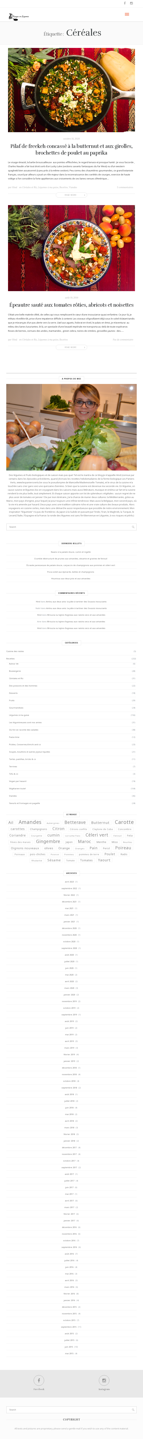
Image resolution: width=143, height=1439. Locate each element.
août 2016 (69, 1253)
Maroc (84, 841)
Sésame (54, 860)
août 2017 (69, 1174)
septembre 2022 (69, 888)
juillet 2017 (69, 1180)
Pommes (69, 854)
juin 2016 (69, 1267)
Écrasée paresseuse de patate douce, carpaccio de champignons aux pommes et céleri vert (71, 565)
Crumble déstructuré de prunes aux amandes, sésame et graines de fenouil (70, 558)
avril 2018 (69, 1121)
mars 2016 (69, 1287)
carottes (18, 829)
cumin (53, 835)
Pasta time (14, 737)
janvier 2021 (69, 921)
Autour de (13, 663)
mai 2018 (69, 1114)
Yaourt (104, 860)
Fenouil (118, 836)
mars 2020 (69, 988)
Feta (130, 835)
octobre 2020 (69, 941)
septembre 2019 (69, 1014)
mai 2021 (69, 908)
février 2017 (69, 1214)
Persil (106, 848)
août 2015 (69, 1333)
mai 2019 (69, 1034)
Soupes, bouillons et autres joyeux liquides (29, 751)
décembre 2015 (69, 1307)
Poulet (109, 854)
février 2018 (69, 1134)
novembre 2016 (69, 1234)
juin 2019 (69, 1028)
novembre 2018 (69, 1074)
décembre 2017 (69, 1147)
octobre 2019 (69, 1008)
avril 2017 (69, 1200)
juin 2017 (69, 1187)
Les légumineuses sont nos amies (25, 722)
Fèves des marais (20, 842)
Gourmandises (16, 707)
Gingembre (48, 841)
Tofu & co (13, 773)
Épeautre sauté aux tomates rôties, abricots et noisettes (71, 305)
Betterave (75, 822)
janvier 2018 (69, 1140)
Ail (10, 822)
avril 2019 (69, 1041)
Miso (115, 842)
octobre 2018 (69, 1081)
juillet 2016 (69, 1260)
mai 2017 (69, 1194)
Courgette (36, 836)
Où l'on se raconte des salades (23, 729)
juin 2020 (69, 968)
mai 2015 (69, 1353)
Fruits (11, 700)
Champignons (38, 829)
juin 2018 (69, 1107)
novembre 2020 (69, 935)
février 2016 (69, 1293)
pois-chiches (38, 854)
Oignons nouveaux (25, 848)
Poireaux (20, 854)
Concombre (124, 829)
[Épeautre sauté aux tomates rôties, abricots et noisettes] (71, 248)
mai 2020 (69, 974)
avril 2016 (69, 1280)
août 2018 (69, 1094)
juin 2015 (69, 1346)
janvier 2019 (69, 1061)
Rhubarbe (37, 860)
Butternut (100, 822)
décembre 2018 (69, 1067)
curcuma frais (72, 836)
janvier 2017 (69, 1220)
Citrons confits (78, 829)
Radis (124, 854)
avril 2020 (69, 981)
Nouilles (127, 842)
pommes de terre (89, 854)
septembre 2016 (69, 1247)
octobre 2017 (69, 1160)
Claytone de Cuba (102, 829)
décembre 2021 (69, 901)
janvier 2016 (69, 1300)
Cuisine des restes (15, 651)
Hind (14, 187)
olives (48, 848)
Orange (64, 848)
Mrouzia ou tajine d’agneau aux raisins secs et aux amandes (76, 615)
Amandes (30, 822)
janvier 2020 (69, 994)
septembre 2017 (69, 1167)
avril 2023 (69, 881)
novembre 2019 (69, 1001)
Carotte (124, 822)
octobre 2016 (69, 1240)
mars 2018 (69, 1127)
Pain (94, 848)
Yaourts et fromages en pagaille (24, 803)
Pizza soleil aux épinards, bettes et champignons (70, 572)
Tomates (86, 860)
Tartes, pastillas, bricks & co (22, 759)
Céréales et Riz (29, 187)
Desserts (13, 693)
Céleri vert (96, 834)
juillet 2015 (69, 1340)
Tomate (70, 860)
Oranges (79, 848)
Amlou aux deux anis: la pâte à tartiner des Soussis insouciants (76, 601)
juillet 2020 (69, 961)
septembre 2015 (68, 1327)
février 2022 (69, 895)
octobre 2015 (69, 1320)
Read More (70, 195)
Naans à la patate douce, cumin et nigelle (71, 552)
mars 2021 (69, 915)
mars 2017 (69, 1207)
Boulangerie (15, 671)
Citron (58, 828)
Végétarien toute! (17, 788)
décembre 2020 (69, 928)
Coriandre (17, 835)
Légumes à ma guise (48, 187)
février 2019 (69, 1054)
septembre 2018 (69, 1087)
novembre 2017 (69, 1154)
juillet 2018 (69, 1101)
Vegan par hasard (17, 781)
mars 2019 (69, 1047)
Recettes (63, 187)
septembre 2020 (69, 948)
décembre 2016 (69, 1227)
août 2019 (69, 1021)
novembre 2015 (69, 1313)
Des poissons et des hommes (23, 685)
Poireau (123, 847)
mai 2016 (69, 1273)
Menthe (101, 842)
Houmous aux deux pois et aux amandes (70, 578)
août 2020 (69, 954)
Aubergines (53, 823)
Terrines (13, 766)
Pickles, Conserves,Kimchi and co (25, 744)
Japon (69, 842)
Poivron (55, 854)
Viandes (73, 187)
